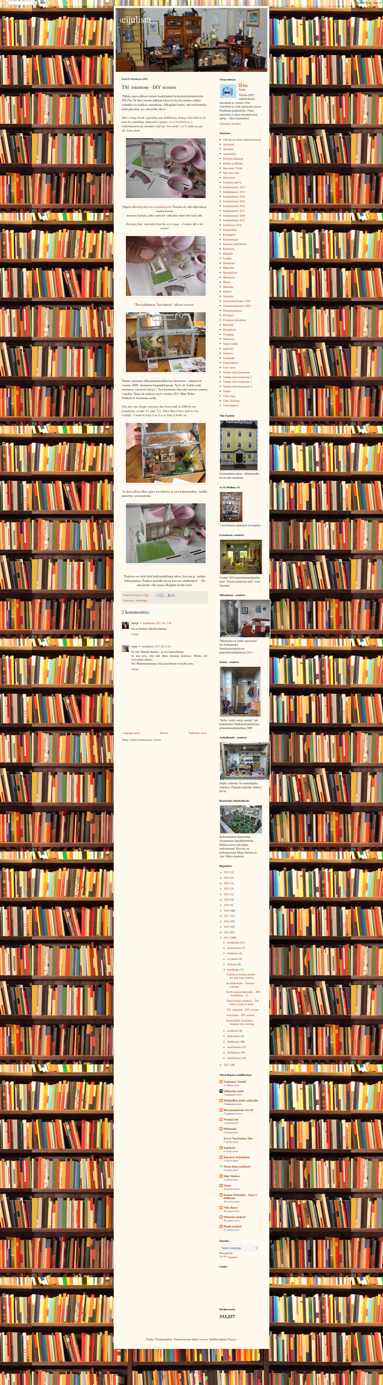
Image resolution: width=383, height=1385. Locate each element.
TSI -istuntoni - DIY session (242, 1010)
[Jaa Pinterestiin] (173, 595)
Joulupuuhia (230, 230)
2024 (227, 878)
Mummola (229, 277)
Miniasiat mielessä (235, 1217)
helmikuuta (234, 1052)
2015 (227, 927)
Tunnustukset (230, 363)
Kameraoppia (230, 239)
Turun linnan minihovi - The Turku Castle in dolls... (242, 1002)
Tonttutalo (229, 358)
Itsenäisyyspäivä (232, 182)
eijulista (136, 18)
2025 (227, 872)
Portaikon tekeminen (234, 320)
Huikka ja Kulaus (233, 163)
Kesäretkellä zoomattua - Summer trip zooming (240, 1022)
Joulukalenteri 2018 (234, 215)
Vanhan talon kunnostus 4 (237, 386)
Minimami (230, 1129)
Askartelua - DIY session (240, 1015)
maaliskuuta (234, 1047)
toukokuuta (234, 1036)
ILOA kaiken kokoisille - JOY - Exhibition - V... (243, 993)
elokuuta (232, 964)
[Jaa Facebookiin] (169, 595)
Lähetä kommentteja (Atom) (145, 740)
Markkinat (229, 263)
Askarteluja (141, 600)
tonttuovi (228, 353)
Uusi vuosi (229, 367)
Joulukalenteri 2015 (234, 201)
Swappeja (228, 334)
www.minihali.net (179, 122)
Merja (135, 623)
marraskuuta (234, 948)
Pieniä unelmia (233, 1226)
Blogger (231, 1339)
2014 (227, 932)
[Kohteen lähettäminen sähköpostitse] (158, 595)
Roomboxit (229, 329)
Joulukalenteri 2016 (234, 206)
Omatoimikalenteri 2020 (237, 306)
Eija (245, 86)
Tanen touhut (230, 344)
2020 (227, 899)
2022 (227, 888)
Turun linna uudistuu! (237, 1166)
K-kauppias (229, 234)
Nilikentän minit (234, 1091)
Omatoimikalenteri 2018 (237, 301)
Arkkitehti (229, 144)
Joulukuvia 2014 (232, 225)
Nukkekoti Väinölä (235, 1082)
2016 (227, 921)
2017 (227, 916)
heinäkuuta (233, 969)
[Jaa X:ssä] (166, 595)
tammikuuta (234, 1058)
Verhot (227, 391)
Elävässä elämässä (233, 158)
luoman (203, 1339)
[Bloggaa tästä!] (162, 595)
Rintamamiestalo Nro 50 (238, 1110)
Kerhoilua (228, 249)
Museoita (228, 287)
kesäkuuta (233, 1030)
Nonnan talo (231, 1119)
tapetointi (228, 348)
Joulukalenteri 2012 (234, 187)
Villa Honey (231, 1207)
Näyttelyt (228, 296)
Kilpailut (228, 253)
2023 (227, 883)
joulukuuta (233, 942)
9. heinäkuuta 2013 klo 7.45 (156, 623)
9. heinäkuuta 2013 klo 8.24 (155, 646)
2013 (227, 937)
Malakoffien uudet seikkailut (241, 1100)
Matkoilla (228, 268)
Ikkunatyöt (229, 177)
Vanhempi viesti (197, 733)
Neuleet (227, 291)
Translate (232, 1257)
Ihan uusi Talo (231, 173)
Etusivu (164, 733)
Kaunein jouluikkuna (235, 244)
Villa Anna (229, 396)
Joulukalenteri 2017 (234, 211)
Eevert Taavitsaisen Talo (238, 1138)
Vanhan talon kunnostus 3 (237, 381)
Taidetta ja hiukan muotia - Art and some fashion (241, 976)
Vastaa (134, 634)
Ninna (227, 1185)
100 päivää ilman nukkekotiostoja (242, 139)
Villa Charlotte (231, 401)
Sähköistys (229, 339)
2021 (227, 894)
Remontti (228, 325)
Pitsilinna (228, 315)
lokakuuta (233, 953)
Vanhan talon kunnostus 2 (237, 377)
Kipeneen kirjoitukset (237, 1157)
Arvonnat (228, 149)
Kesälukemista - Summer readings (240, 984)
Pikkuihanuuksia (232, 310)
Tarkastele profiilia (230, 123)
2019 (227, 905)
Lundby (227, 258)
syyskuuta (233, 959)
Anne (134, 646)
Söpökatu (229, 1148)
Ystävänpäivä (230, 405)
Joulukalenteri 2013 (234, 192)
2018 (227, 910)
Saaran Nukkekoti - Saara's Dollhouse (240, 1196)
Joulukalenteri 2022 (234, 220)
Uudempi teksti (131, 733)
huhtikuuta (233, 1041)
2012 (227, 1065)
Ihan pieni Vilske (232, 168)
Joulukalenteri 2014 (234, 196)
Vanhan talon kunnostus (236, 372)
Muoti (226, 282)
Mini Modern (232, 1176)
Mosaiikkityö (230, 272)
